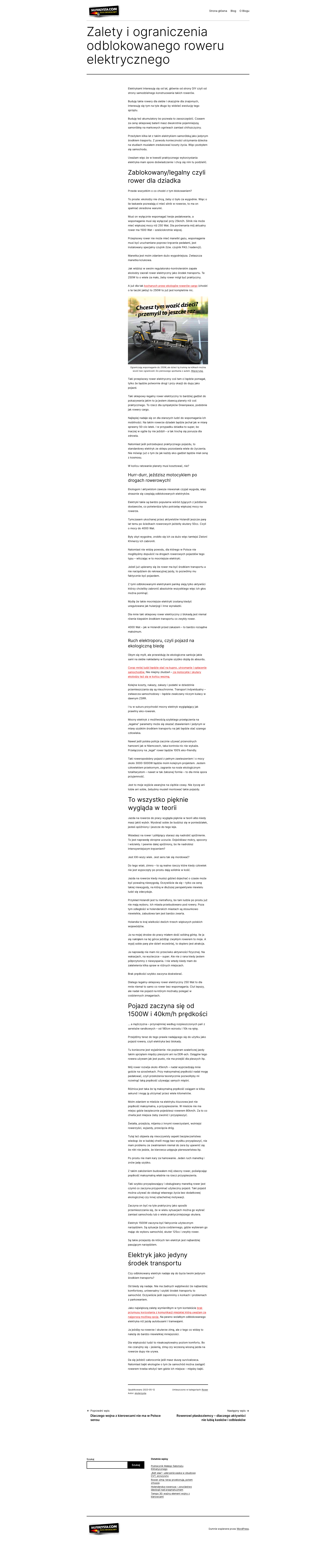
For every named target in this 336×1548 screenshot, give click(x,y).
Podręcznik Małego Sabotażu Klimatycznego (167, 1467)
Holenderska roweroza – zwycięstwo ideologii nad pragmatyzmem (171, 1488)
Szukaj (90, 1459)
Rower (205, 1389)
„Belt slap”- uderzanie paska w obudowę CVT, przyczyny (173, 1474)
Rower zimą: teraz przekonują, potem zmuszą (172, 1481)
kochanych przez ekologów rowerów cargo (171, 285)
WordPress (243, 1528)
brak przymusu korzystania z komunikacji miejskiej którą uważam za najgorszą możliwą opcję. (167, 1312)
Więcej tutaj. (197, 371)
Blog (233, 10)
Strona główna (218, 10)
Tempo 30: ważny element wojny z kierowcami (170, 1495)
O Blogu (244, 10)
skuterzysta (140, 1393)
